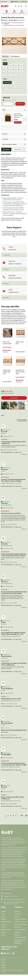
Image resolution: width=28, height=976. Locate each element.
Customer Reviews (20, 922)
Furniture (3, 967)
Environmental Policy (20, 924)
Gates (3, 914)
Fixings (3, 935)
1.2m (16, 63)
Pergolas (3, 911)
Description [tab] (6, 149)
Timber (3, 916)
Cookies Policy (19, 927)
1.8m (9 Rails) (16, 86)
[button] (17, 20)
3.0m (5, 71)
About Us (17, 911)
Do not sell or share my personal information (20, 941)
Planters (3, 927)
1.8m (5, 67)
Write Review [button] (14, 398)
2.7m (21, 67)
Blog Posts (17, 935)
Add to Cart (17, 122)
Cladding (3, 919)
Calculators (18, 932)
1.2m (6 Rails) (16, 82)
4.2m (5, 74)
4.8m (16, 74)
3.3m (10, 71)
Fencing (3, 924)
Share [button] (20, 452)
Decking (3, 932)
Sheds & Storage (5, 922)
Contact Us (18, 914)
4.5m (10, 74)
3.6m (16, 71)
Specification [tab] (18, 149)
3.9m (21, 71)
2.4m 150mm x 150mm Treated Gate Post (18, 115)
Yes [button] (14, 452)
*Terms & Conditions (20, 929)
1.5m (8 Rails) (7, 86)
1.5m (21, 63)
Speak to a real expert (15, 264)
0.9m (10, 63)
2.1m (10, 67)
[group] (14, 391)
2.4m (16, 67)
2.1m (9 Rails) (7, 90)
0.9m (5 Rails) (7, 82)
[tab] (22, 420)
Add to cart (20, 104)
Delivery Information (20, 919)
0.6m (5, 63)
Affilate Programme (20, 937)
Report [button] (16, 452)
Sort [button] (2, 415)
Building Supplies (5, 929)
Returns (17, 916)
